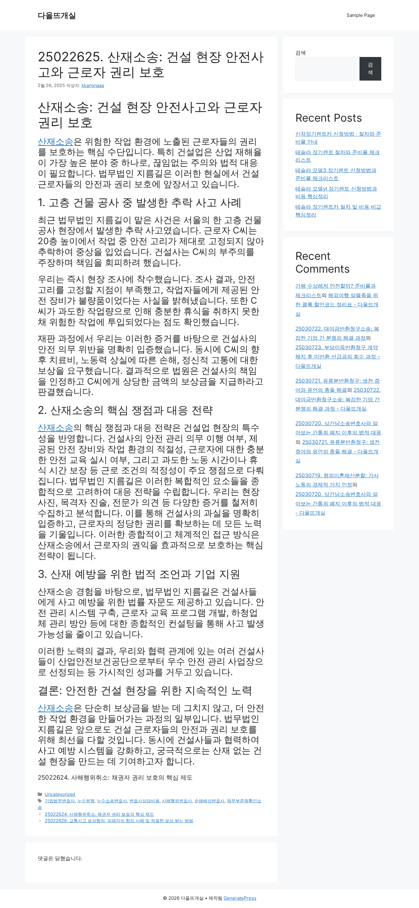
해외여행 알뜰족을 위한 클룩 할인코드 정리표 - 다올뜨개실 (337, 304)
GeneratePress (240, 898)
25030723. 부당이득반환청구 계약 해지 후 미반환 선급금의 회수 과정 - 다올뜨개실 (337, 356)
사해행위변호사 (177, 800)
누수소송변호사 (112, 800)
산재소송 (55, 141)
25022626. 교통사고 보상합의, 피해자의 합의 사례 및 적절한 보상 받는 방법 (119, 820)
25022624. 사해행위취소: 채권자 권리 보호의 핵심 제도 (115, 777)
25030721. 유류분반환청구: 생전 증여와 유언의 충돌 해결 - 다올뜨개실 (337, 451)
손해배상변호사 (209, 800)
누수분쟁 (85, 800)
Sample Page (361, 15)
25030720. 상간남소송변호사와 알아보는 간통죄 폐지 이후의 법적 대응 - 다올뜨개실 (338, 503)
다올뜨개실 (57, 15)
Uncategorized (60, 794)
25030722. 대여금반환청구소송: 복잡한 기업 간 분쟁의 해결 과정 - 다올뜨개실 (338, 399)
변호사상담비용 (144, 800)
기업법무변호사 (60, 800)
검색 (300, 53)
